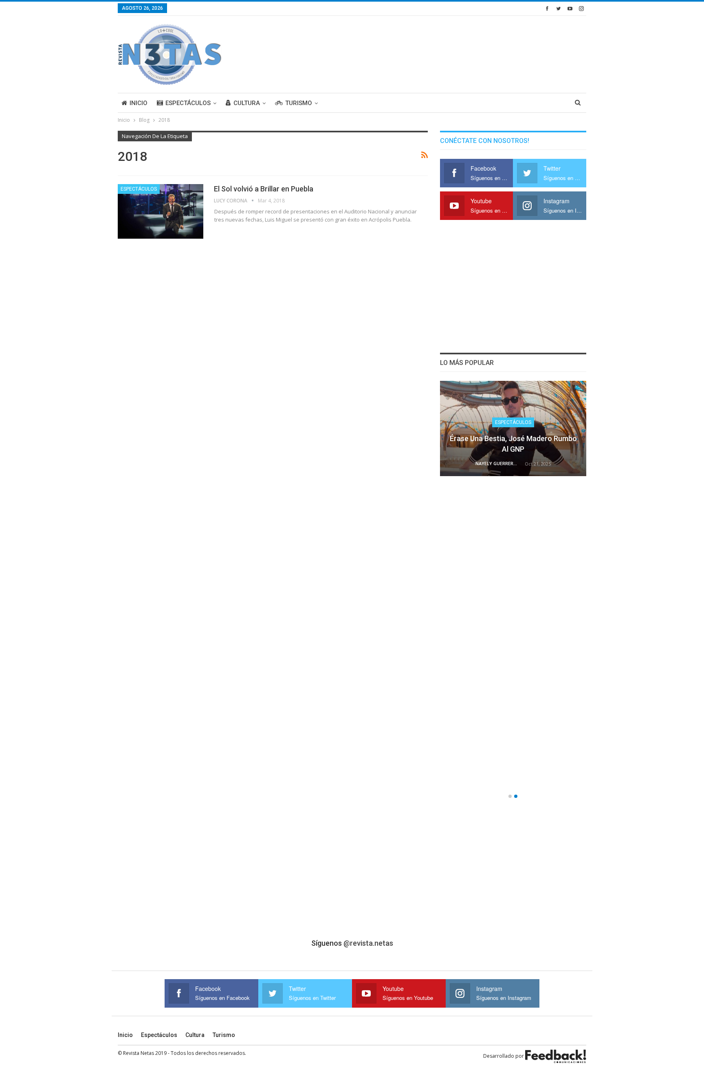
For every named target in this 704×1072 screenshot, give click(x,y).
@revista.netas (368, 943)
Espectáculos (188, 103)
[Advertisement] (438, 53)
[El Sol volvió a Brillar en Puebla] (160, 211)
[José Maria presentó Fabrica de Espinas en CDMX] (513, 428)
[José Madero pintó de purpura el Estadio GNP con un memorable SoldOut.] (513, 738)
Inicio (138, 103)
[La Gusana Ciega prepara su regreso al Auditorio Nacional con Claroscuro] (513, 532)
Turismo (298, 103)
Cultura (246, 103)
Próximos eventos (513, 629)
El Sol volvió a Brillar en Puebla (263, 189)
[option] (513, 588)
